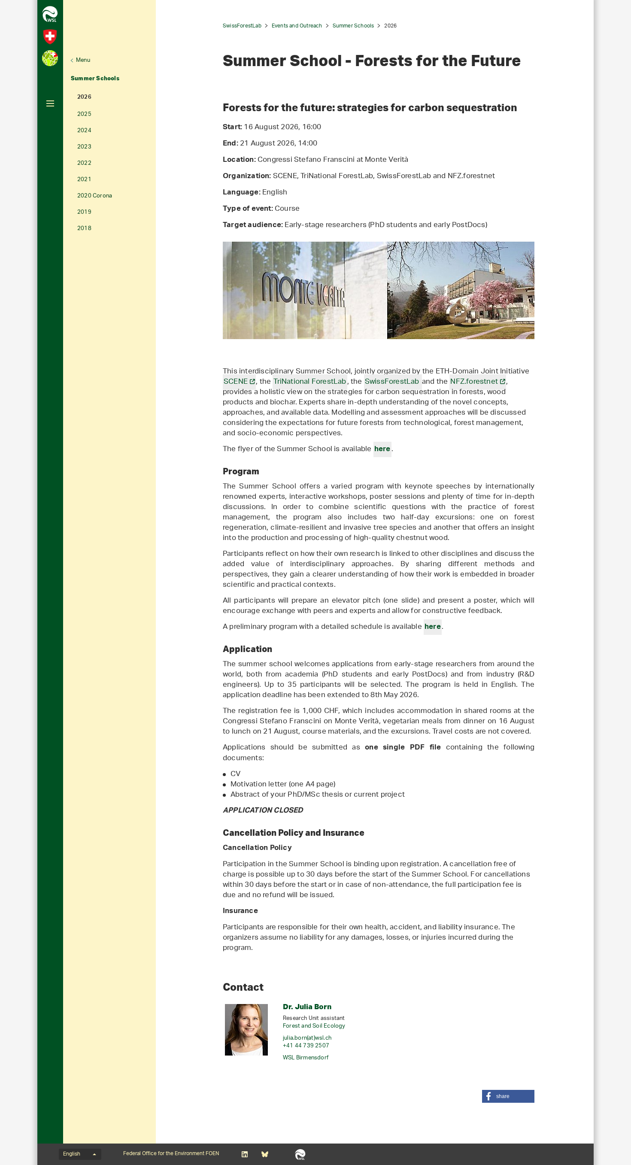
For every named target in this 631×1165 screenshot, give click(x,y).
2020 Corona (94, 196)
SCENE (236, 382)
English (71, 1154)
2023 (84, 147)
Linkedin (244, 1154)
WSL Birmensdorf (305, 1058)
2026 (84, 97)
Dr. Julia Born (307, 1006)
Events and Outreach (297, 26)
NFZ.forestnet (474, 382)
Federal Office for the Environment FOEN (171, 1154)
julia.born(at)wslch (307, 1038)
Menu (83, 60)
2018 (84, 228)
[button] (508, 1096)
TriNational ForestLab (309, 382)
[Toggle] (50, 103)
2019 (84, 212)
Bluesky (264, 1154)
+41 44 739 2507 (306, 1046)
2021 (84, 179)
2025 (84, 114)
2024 (84, 130)
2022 (84, 163)
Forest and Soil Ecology (314, 1026)
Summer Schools (95, 78)
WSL (300, 1154)
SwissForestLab (242, 26)
